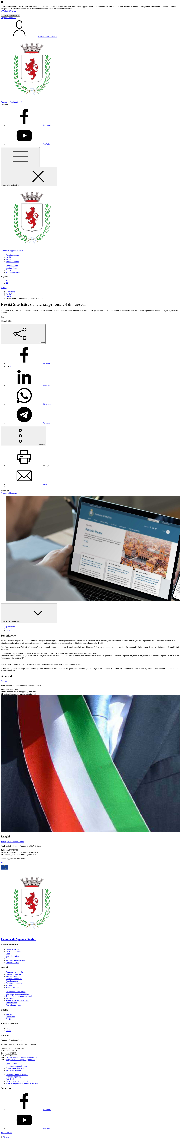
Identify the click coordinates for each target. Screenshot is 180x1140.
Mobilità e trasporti (13, 987)
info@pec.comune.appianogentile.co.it (20, 1060)
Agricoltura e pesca (13, 1005)
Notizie (9, 296)
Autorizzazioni (11, 1003)
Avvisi (8, 1019)
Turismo (9, 985)
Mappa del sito (6, 1133)
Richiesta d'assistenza (14, 1070)
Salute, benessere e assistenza (17, 1000)
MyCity (6, 1137)
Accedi (3, 288)
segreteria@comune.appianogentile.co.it (21, 1057)
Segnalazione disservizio (15, 1068)
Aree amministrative (13, 951)
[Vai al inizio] (2, 863)
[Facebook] (7, 281)
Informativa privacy (13, 1077)
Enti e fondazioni (12, 956)
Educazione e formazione (15, 992)
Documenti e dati (12, 963)
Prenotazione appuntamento (16, 1066)
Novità (8, 294)
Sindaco (4, 681)
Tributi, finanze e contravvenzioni (19, 996)
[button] (12, 255)
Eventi (8, 1031)
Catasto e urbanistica (14, 983)
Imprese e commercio (14, 979)
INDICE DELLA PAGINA (11, 622)
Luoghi (9, 1028)
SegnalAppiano (12, 266)
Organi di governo (13, 949)
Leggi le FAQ (11, 1064)
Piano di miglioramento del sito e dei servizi (23, 1083)
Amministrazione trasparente (17, 1075)
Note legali (10, 1079)
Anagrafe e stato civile (14, 972)
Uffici (8, 954)
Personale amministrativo (15, 960)
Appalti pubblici (12, 981)
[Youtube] (7, 283)
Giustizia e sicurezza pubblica (17, 994)
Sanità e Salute (11, 268)
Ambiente (9, 998)
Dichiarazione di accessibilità (17, 1081)
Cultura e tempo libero (14, 974)
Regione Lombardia (8, 18)
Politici (8, 958)
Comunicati (10, 1017)
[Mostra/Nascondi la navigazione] (20, 157)
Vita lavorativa (11, 976)
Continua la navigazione (10, 15)
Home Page (10, 292)
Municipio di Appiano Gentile (12, 842)
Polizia (8, 270)
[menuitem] (28, 363)
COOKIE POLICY (8, 11)
